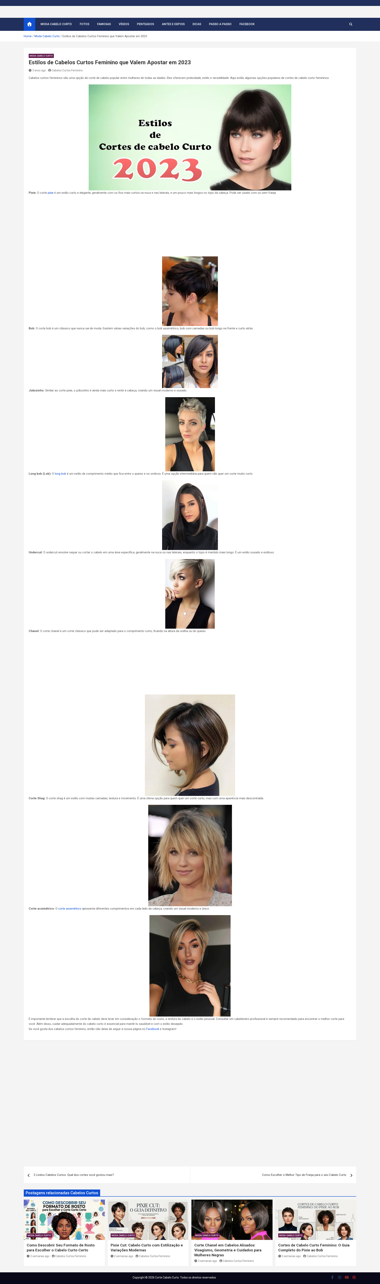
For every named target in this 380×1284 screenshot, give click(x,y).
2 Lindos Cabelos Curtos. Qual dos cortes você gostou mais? (74, 1175)
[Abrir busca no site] (350, 24)
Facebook (247, 24)
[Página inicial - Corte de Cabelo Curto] (29, 24)
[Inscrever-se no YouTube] (347, 1277)
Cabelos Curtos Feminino (67, 70)
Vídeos (124, 24)
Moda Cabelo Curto (56, 24)
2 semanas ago (39, 1256)
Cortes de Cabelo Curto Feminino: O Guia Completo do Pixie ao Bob (314, 1247)
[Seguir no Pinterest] (354, 1277)
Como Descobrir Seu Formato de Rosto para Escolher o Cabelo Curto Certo (61, 1247)
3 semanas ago (207, 1260)
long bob (60, 473)
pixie (50, 193)
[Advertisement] (190, 227)
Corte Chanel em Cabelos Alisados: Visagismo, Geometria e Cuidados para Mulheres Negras (227, 1250)
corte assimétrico (69, 908)
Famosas (104, 24)
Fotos (84, 24)
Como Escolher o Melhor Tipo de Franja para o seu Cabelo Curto (304, 1175)
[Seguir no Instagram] (339, 1277)
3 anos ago (39, 70)
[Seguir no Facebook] (332, 1277)
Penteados (145, 24)
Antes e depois (173, 24)
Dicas (197, 24)
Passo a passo (220, 24)
